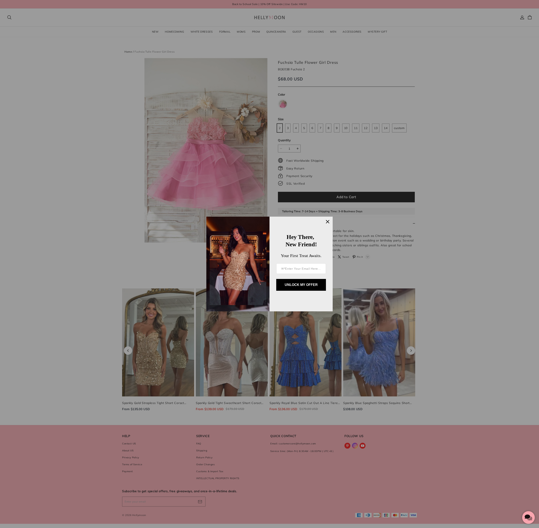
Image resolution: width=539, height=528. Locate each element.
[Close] (328, 222)
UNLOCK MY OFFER (301, 285)
